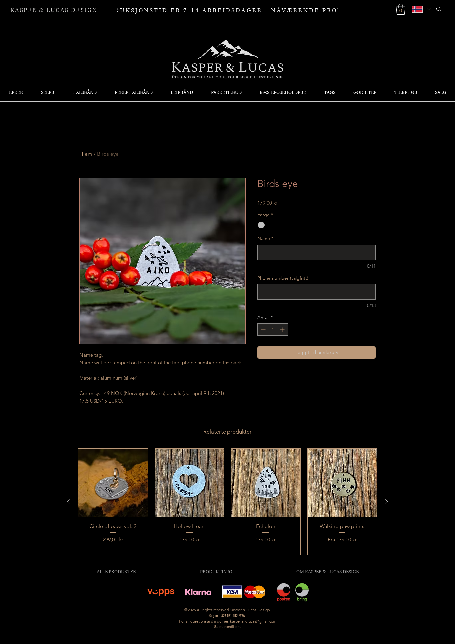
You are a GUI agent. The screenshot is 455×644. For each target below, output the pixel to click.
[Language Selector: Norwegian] (421, 9)
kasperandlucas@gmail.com (253, 621)
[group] (227, 502)
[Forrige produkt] (68, 502)
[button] (400, 9)
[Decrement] (262, 329)
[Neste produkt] (387, 502)
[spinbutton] (273, 329)
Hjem (85, 154)
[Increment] (283, 329)
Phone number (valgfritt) (282, 278)
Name (265, 238)
